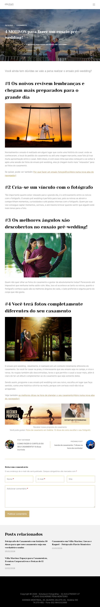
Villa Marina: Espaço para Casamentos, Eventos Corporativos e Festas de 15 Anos (26, 561)
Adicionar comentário (17, 488)
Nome (10, 479)
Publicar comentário (17, 514)
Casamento (21, 25)
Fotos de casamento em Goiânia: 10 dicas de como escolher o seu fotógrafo (58, 430)
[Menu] (94, 4)
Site (70, 479)
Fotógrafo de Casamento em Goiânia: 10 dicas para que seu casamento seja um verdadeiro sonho (26, 544)
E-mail (41, 479)
